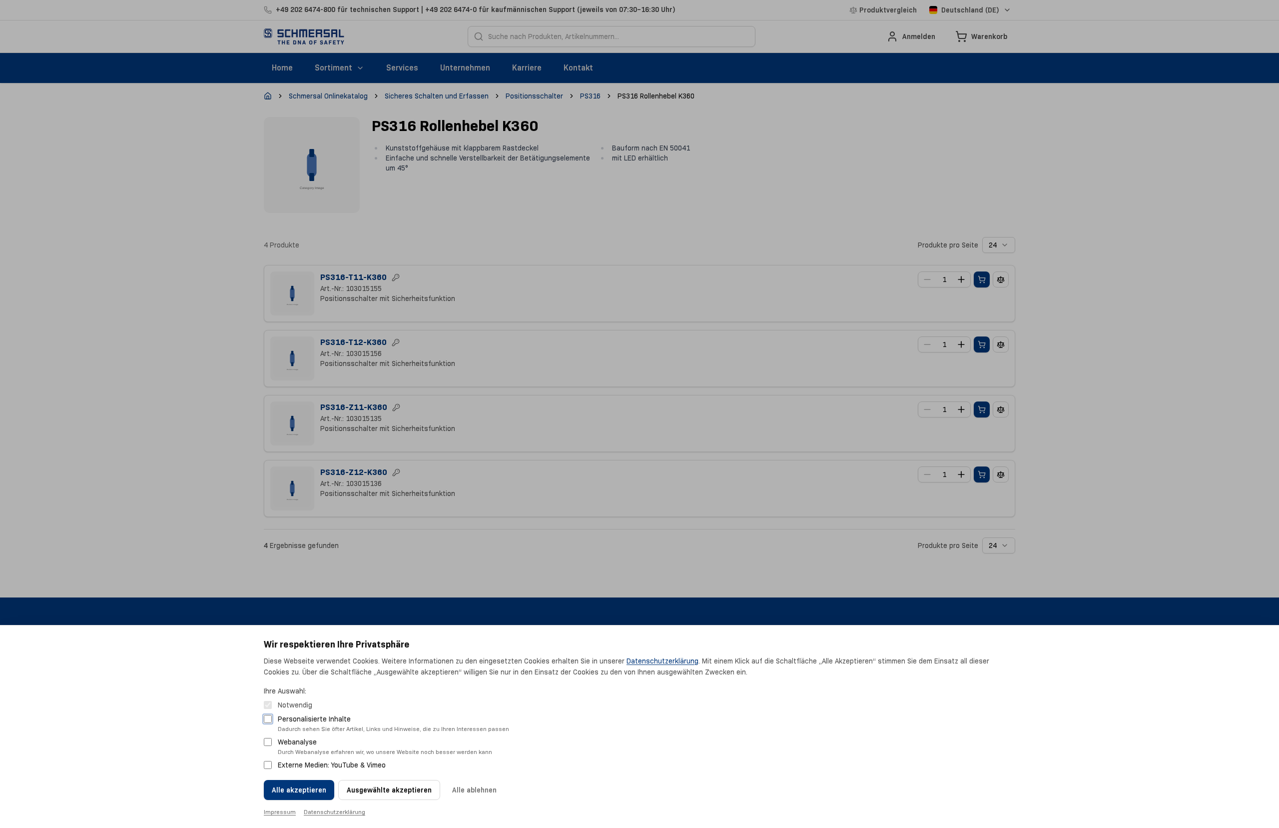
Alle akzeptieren (299, 790)
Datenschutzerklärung (662, 661)
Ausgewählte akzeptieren (389, 790)
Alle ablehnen (474, 790)
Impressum (280, 812)
